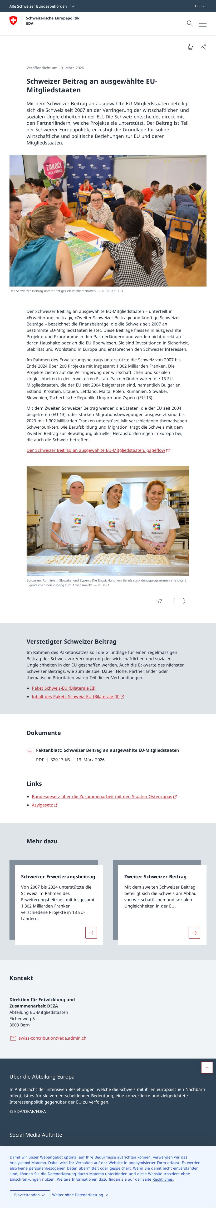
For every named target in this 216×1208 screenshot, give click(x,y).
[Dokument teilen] (203, 46)
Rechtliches (163, 1179)
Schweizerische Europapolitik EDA (53, 21)
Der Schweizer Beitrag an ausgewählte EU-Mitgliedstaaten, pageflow (96, 450)
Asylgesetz (42, 805)
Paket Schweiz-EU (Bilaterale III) (63, 688)
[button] (207, 1067)
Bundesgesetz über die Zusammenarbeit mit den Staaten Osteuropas (102, 796)
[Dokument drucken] (190, 46)
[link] (56, 902)
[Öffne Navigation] (203, 23)
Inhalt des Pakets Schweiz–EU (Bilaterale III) (76, 696)
